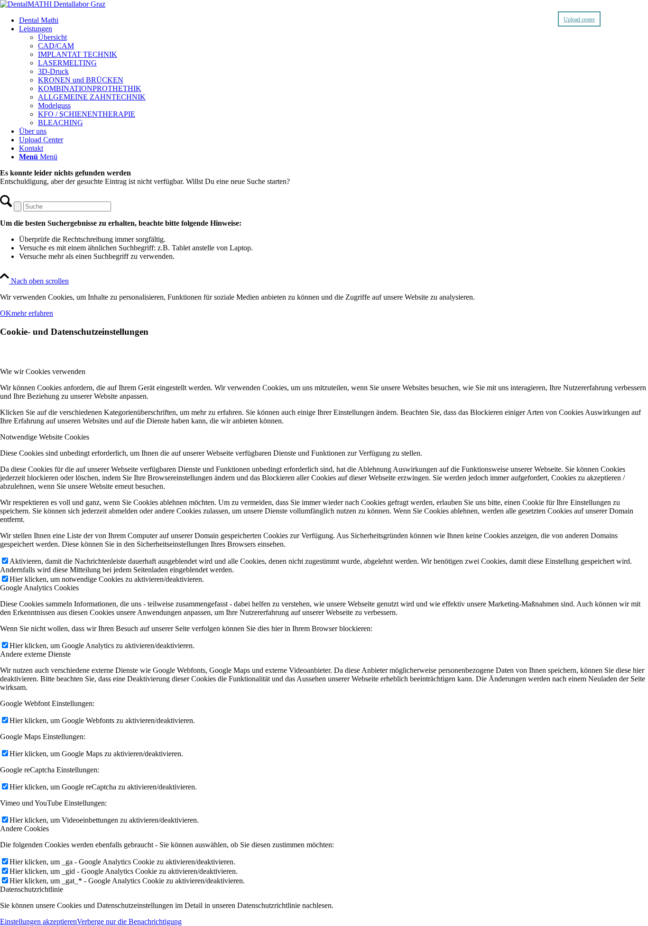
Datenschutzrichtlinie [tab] (31, 889)
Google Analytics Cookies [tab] (39, 588)
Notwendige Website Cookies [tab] (44, 437)
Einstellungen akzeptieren (38, 921)
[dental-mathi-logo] (52, 4)
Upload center (579, 19)
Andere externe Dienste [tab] (35, 654)
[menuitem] (333, 20)
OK (5, 313)
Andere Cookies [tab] (24, 829)
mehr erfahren (32, 313)
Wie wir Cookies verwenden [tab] (42, 371)
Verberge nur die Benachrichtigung (129, 921)
